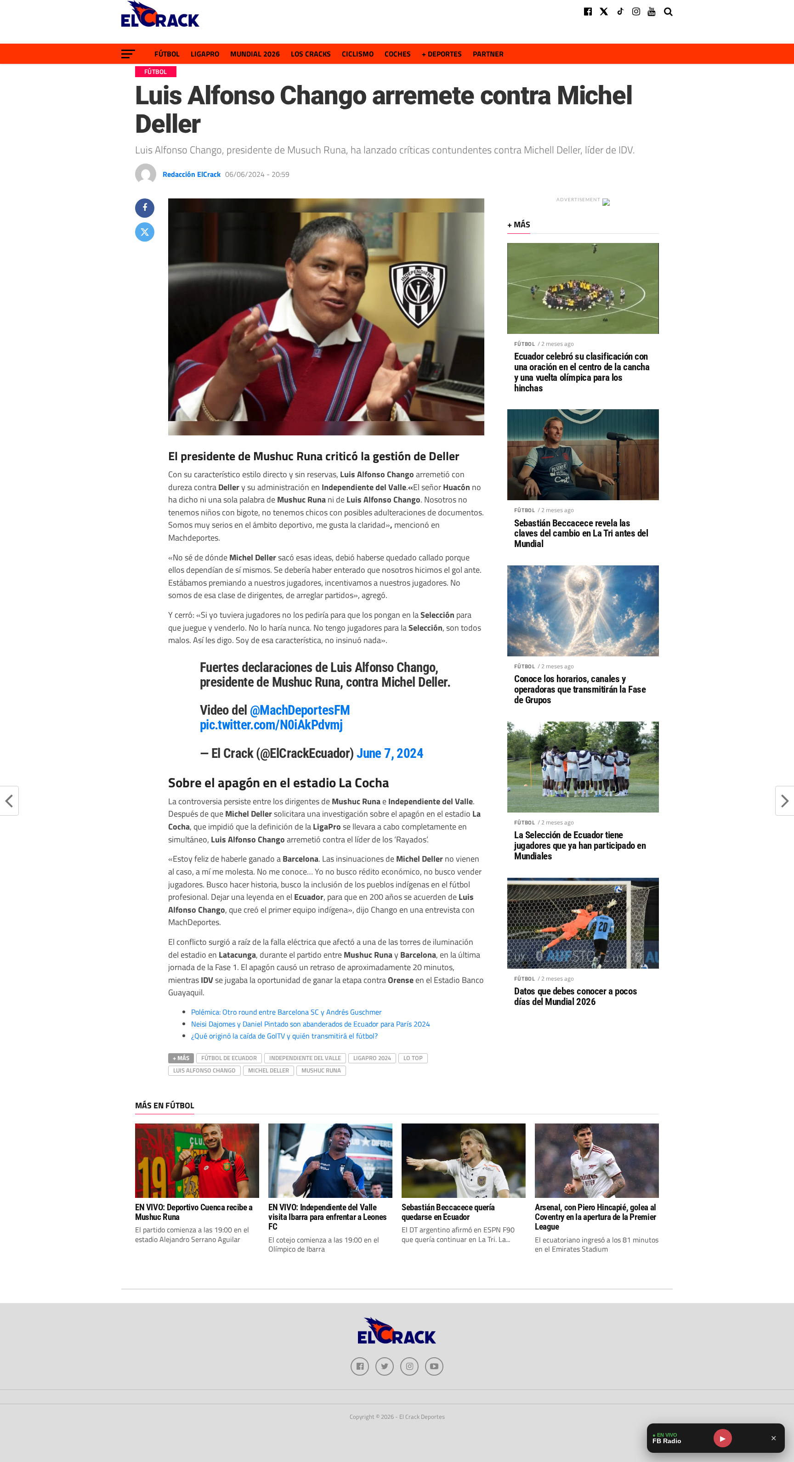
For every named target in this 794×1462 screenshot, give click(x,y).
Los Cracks (311, 53)
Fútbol (167, 53)
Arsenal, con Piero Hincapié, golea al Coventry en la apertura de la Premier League (595, 1217)
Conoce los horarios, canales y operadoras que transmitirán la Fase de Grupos (580, 690)
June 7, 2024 (390, 753)
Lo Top (413, 1057)
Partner (488, 53)
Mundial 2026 (255, 53)
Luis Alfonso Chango (204, 1070)
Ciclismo (358, 53)
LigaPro (205, 53)
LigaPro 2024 (372, 1057)
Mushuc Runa (321, 1070)
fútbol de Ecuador (229, 1057)
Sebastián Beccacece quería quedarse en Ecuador (448, 1212)
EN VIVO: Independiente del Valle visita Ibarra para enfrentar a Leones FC (327, 1217)
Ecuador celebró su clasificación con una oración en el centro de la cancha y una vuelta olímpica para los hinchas (582, 372)
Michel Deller (268, 1070)
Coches (398, 53)
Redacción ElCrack (192, 174)
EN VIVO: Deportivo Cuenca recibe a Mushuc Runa (194, 1212)
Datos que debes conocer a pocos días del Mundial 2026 (575, 996)
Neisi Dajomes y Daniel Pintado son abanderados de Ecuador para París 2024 (310, 1023)
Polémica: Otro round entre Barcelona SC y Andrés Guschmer (286, 1011)
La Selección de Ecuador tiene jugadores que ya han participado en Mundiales (580, 846)
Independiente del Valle (305, 1057)
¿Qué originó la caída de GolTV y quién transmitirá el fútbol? (284, 1035)
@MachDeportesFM (300, 710)
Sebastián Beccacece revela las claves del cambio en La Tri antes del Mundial (581, 534)
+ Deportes (442, 53)
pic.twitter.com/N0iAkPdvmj (271, 725)
